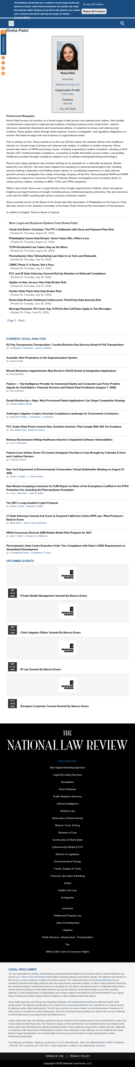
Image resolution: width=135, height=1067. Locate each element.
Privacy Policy (45, 977)
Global (67, 883)
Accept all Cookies (93, 4)
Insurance (67, 908)
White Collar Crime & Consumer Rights (67, 951)
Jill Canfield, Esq (18, 430)
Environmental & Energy (67, 861)
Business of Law (68, 832)
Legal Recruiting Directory (67, 774)
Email (69, 103)
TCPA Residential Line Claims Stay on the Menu (38, 247)
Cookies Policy (22, 17)
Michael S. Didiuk (34, 506)
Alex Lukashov (17, 391)
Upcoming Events (20, 560)
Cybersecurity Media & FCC (67, 847)
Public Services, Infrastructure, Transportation (67, 937)
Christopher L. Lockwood (41, 417)
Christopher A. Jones (41, 553)
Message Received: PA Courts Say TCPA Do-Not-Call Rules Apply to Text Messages (60, 308)
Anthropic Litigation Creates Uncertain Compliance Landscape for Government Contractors (62, 413)
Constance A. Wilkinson (36, 536)
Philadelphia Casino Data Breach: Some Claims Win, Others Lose (49, 238)
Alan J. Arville (16, 536)
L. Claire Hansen (35, 476)
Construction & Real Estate (67, 839)
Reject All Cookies (94, 11)
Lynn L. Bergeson (18, 493)
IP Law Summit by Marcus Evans (40, 669)
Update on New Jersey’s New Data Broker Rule (37, 282)
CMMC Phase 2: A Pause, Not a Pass (31, 264)
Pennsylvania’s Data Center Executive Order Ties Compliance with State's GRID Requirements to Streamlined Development (65, 547)
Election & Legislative (67, 854)
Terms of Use (28, 977)
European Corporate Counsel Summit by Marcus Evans (54, 706)
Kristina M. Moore (36, 430)
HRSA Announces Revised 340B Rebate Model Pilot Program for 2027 (49, 532)
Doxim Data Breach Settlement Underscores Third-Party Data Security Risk (55, 299)
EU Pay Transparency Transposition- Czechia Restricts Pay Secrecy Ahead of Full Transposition (65, 344)
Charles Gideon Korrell (21, 404)
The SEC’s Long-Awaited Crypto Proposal (32, 502)
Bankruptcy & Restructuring (67, 818)
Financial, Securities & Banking (67, 875)
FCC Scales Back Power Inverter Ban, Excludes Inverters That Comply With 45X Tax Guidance (63, 426)
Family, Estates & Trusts (67, 868)
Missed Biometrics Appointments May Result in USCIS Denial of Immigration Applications (61, 370)
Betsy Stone (15, 523)
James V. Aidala (17, 476)
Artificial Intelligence (68, 803)
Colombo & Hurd (18, 460)
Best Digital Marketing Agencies (67, 767)
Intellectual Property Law (67, 915)
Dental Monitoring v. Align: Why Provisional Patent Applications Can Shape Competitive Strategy (65, 400)
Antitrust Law (67, 810)
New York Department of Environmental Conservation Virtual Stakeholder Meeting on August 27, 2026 (65, 471)
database (33, 980)
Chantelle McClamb (19, 553)
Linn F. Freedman (18, 443)
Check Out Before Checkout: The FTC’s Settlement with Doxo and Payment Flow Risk (61, 229)
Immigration (67, 897)
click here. (100, 1045)
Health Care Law (67, 890)
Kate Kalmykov (17, 374)
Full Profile (67, 94)
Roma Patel (68, 73)
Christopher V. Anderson (21, 348)
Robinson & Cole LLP (67, 84)
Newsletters (67, 782)
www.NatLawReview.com (103, 980)
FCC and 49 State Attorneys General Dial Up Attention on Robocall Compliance (57, 273)
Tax (67, 944)
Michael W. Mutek (18, 417)
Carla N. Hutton (36, 493)
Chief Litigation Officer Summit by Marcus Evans (50, 632)
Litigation (68, 930)
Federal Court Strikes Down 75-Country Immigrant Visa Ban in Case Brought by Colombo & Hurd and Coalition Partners (66, 454)
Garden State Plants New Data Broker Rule (35, 291)
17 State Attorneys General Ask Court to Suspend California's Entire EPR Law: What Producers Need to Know (64, 517)
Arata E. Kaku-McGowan (35, 523)
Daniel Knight (16, 361)
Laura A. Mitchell (43, 348)
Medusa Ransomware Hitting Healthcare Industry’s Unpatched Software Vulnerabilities (59, 439)
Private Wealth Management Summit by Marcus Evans (53, 595)
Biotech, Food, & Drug (67, 825)
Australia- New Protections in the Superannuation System (41, 357)
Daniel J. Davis (17, 506)
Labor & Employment (67, 922)
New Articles (3, 44)
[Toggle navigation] (11, 23)
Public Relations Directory (67, 796)
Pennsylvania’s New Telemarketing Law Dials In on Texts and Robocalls (52, 255)
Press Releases (67, 789)
